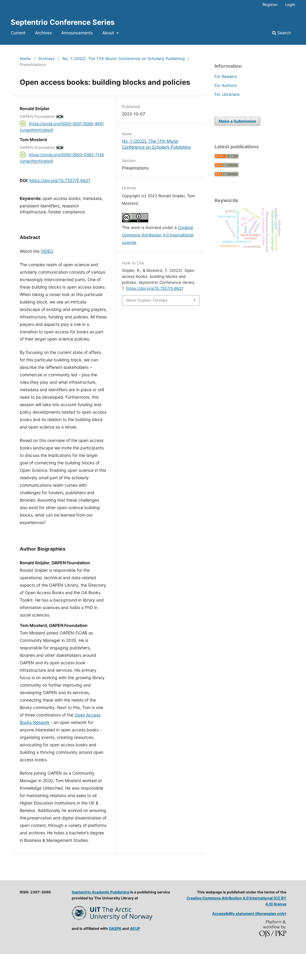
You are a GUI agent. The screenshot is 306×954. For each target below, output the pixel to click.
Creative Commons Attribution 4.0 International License (157, 235)
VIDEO (47, 251)
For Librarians (227, 94)
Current (18, 32)
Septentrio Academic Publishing (100, 892)
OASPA (115, 928)
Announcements (77, 32)
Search (283, 32)
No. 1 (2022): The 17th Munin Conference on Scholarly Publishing (123, 58)
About (108, 32)
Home (25, 58)
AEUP (135, 928)
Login (290, 4)
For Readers (226, 76)
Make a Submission (237, 121)
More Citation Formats (147, 300)
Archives (43, 32)
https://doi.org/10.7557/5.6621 (59, 180)
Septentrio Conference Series (62, 22)
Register (270, 4)
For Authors (226, 85)
